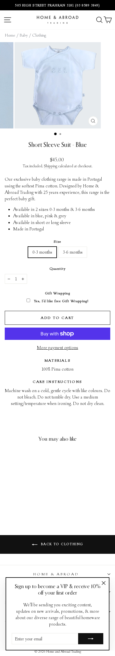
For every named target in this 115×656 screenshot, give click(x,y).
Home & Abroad (56, 574)
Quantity (57, 268)
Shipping (50, 165)
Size (57, 241)
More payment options (57, 347)
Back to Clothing (61, 544)
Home (10, 35)
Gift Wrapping (57, 293)
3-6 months (73, 252)
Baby (24, 35)
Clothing (39, 35)
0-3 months (42, 252)
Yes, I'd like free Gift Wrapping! (60, 301)
